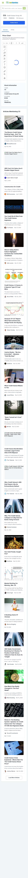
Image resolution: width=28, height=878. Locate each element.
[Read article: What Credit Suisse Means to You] (14, 382)
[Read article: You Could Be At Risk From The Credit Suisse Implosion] (14, 214)
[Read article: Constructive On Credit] (14, 190)
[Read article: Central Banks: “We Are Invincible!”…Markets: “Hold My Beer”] (14, 350)
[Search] (24, 8)
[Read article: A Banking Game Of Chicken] (14, 613)
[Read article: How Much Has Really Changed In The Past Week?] (14, 684)
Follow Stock (14, 22)
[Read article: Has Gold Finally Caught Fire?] (14, 548)
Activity (12, 29)
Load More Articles (14, 777)
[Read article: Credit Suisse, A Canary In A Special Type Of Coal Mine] (14, 283)
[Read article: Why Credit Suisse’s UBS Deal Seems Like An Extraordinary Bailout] (14, 480)
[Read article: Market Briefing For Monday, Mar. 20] (14, 580)
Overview (5, 29)
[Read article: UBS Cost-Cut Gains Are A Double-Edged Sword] (14, 166)
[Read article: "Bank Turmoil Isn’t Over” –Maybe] (14, 414)
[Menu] (3, 2)
